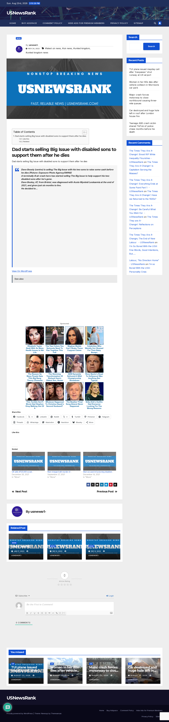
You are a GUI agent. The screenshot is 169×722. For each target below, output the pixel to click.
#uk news (67, 48)
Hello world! (20, 546)
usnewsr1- (33, 45)
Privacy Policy (119, 23)
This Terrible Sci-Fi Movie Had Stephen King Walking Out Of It (35, 405)
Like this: (26, 139)
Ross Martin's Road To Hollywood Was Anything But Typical (94, 377)
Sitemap (138, 23)
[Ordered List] (42, 613)
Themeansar (56, 713)
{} (60, 613)
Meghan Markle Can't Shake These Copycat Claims (74, 348)
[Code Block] (53, 613)
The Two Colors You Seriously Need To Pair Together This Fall (55, 349)
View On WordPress (22, 271)
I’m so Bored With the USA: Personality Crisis (142, 268)
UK (13, 664)
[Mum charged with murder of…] (64, 461)
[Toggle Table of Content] (83, 132)
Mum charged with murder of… (59, 472)
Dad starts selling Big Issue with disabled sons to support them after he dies (50, 136)
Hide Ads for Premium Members (86, 23)
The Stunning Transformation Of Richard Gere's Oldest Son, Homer (54, 377)
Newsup (44, 713)
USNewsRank (21, 13)
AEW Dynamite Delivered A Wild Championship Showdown (74, 377)
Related (26, 142)
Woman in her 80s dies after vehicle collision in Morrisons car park (144, 85)
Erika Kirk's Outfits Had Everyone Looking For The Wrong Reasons (94, 405)
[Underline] (34, 613)
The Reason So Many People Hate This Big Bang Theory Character (35, 377)
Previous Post (105, 491)
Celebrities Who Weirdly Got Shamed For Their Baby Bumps (94, 349)
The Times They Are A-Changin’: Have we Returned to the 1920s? (143, 195)
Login (111, 596)
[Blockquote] (49, 613)
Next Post (21, 491)
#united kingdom (81, 48)
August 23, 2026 (22, 675)
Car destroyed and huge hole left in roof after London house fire (144, 113)
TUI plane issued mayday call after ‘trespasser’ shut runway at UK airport (144, 72)
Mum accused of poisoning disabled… (98, 472)
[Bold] (27, 613)
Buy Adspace (29, 23)
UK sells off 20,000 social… (22, 472)
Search (133, 37)
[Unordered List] (46, 613)
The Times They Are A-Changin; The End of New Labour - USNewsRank (142, 239)
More (19, 38)
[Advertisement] (64, 125)
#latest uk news (53, 48)
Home (13, 23)
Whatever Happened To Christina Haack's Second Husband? (54, 404)
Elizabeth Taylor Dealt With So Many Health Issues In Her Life (35, 349)
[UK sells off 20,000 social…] (28, 461)
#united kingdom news (37, 52)
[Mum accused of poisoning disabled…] (99, 461)
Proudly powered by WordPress (20, 713)
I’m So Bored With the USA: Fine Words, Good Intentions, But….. (144, 250)
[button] (155, 23)
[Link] (57, 613)
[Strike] (38, 613)
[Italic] (31, 613)
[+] (63, 613)
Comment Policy (52, 23)
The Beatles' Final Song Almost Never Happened (74, 404)
